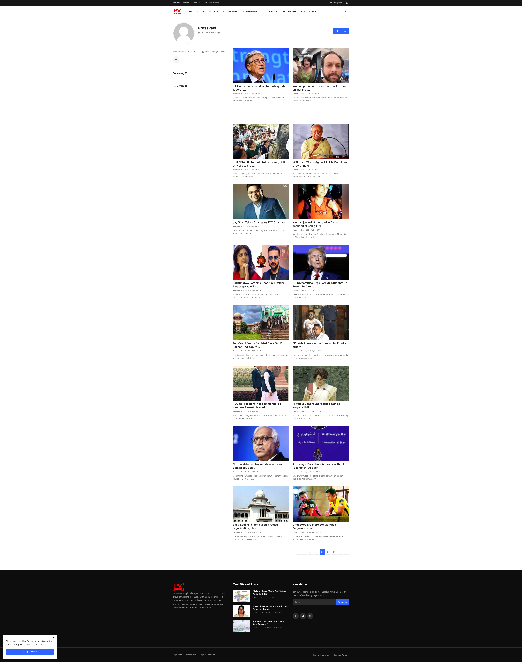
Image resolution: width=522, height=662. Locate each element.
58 (328, 552)
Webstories (196, 2)
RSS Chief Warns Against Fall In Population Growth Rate (320, 163)
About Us (176, 2)
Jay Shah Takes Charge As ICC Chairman (259, 222)
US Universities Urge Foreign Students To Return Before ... (320, 284)
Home (191, 11)
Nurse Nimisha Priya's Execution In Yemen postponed (269, 607)
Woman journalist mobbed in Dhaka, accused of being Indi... (316, 224)
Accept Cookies (30, 651)
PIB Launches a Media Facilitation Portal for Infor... (269, 592)
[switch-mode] (346, 3)
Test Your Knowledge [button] (292, 11)
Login (331, 2)
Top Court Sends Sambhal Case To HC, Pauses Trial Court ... (258, 345)
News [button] (200, 11)
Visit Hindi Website (211, 2)
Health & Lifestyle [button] (253, 11)
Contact (186, 2)
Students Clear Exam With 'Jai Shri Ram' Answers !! (269, 622)
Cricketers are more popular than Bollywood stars (314, 526)
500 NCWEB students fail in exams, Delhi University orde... (259, 163)
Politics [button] (212, 11)
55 (310, 552)
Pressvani (236, 93)
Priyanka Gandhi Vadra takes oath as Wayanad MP (316, 405)
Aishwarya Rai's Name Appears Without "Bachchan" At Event (318, 466)
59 (334, 552)
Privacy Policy (340, 654)
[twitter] (303, 616)
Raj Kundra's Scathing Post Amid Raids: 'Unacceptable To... (258, 284)
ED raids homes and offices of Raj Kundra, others (320, 345)
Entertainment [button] (230, 11)
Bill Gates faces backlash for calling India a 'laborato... (260, 87)
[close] (53, 637)
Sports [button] (271, 11)
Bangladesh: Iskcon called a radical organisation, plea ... (256, 526)
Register (338, 2)
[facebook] (296, 616)
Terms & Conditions (322, 654)
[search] (346, 11)
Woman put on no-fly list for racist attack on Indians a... (319, 87)
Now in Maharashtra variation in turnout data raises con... (258, 466)
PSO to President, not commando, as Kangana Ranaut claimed (257, 405)
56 (316, 552)
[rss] (310, 616)
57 (322, 552)
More (311, 11)
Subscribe (342, 602)
